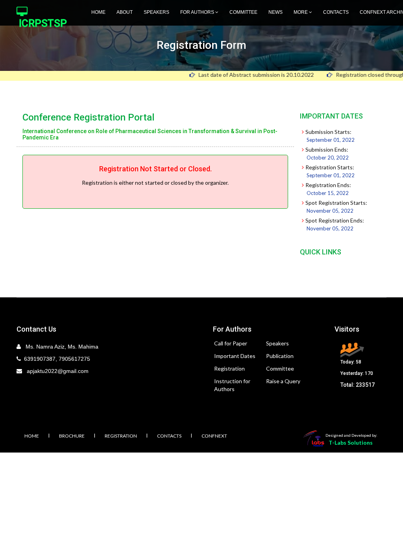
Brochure (72, 436)
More (301, 12)
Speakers (156, 12)
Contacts (336, 12)
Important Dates (234, 355)
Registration (229, 368)
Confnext (214, 436)
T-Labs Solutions (351, 442)
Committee (243, 12)
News (275, 12)
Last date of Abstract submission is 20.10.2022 (246, 74)
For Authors (197, 12)
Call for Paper (230, 343)
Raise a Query (283, 381)
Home (98, 12)
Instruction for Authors (232, 385)
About (124, 12)
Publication (280, 355)
